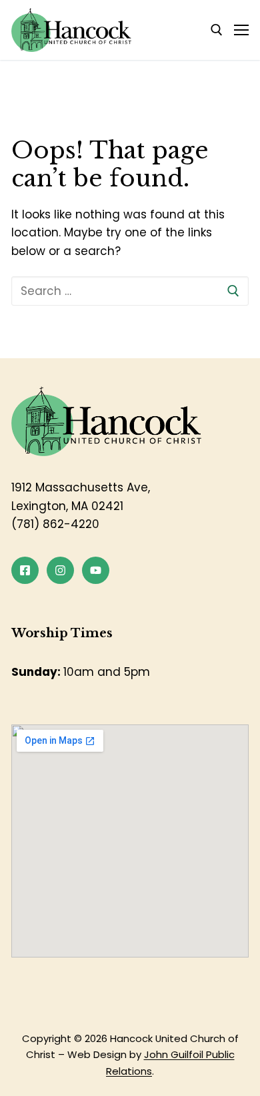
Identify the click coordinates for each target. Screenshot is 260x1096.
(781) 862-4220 (55, 524)
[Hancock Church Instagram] (60, 570)
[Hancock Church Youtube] (95, 570)
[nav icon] (241, 30)
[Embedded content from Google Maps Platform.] (130, 841)
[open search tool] (217, 30)
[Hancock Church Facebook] (25, 570)
